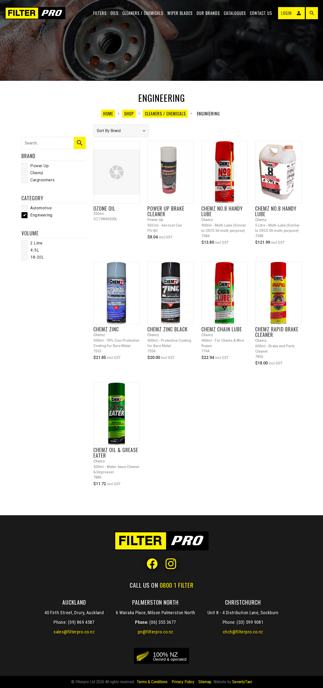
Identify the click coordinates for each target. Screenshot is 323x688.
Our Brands (208, 13)
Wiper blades (180, 13)
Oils (114, 13)
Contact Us (261, 13)
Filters (99, 13)
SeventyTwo (242, 681)
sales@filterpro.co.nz (74, 631)
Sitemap (204, 681)
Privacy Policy (183, 681)
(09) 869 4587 (81, 622)
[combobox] (121, 131)
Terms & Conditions (152, 681)
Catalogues (235, 13)
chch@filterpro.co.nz (243, 631)
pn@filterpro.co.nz (155, 631)
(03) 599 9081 (250, 622)
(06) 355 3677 (162, 622)
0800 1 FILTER (177, 584)
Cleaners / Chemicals (142, 13)
